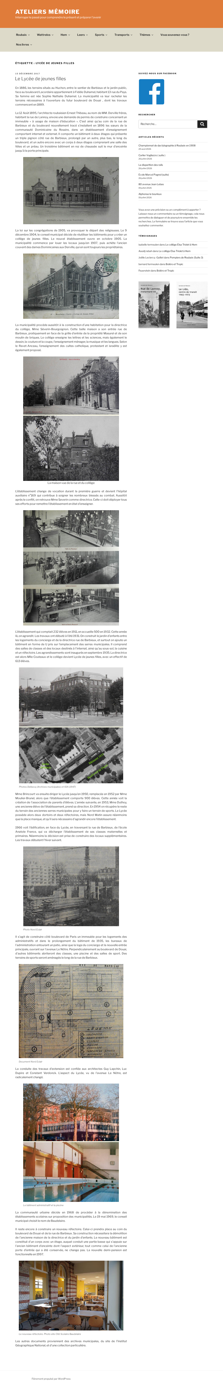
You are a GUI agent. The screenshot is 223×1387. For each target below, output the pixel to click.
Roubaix (21, 34)
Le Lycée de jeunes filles (40, 78)
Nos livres (22, 44)
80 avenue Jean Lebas (151, 184)
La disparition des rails (151, 164)
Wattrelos (43, 34)
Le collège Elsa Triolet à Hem (181, 244)
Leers (81, 34)
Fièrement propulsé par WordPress (51, 1378)
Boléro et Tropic (174, 264)
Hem (64, 34)
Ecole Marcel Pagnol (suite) (154, 174)
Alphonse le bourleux (150, 193)
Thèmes (145, 34)
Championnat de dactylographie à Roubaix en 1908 (167, 145)
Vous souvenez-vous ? (174, 34)
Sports (99, 34)
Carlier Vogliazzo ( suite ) (152, 155)
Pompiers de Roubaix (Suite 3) (186, 257)
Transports (121, 34)
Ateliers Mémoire (47, 11)
